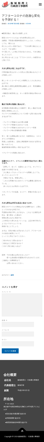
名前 (4, 320)
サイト (4, 339)
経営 (12, 275)
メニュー (40, 4)
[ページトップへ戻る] (22, 431)
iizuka (28, 24)
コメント (6, 292)
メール (5, 330)
